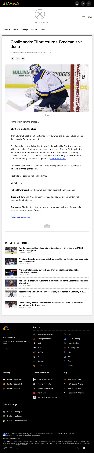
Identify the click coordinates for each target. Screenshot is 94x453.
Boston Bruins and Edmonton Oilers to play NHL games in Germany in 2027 (52, 292)
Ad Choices (58, 433)
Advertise (6, 433)
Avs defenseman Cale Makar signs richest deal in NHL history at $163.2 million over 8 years (51, 249)
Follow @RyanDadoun (20, 217)
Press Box (50, 433)
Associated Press (25, 253)
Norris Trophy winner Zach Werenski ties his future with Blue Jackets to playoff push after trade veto (51, 303)
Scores (15, 30)
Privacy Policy (68, 433)
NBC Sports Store (40, 433)
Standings (24, 30)
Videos (42, 30)
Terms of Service (34, 435)
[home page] (11, 3)
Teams (5, 30)
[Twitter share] (18, 58)
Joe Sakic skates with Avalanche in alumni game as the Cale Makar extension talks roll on (53, 282)
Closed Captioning (23, 433)
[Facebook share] (12, 58)
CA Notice (24, 435)
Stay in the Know (9, 337)
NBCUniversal (15, 439)
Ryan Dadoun (17, 52)
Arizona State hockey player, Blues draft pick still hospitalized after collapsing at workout (49, 271)
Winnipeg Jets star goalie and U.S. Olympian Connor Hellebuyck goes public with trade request (53, 260)
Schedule (34, 30)
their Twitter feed (58, 158)
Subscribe (7, 349)
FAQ (31, 433)
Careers (13, 433)
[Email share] (23, 58)
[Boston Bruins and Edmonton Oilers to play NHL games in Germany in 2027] (11, 294)
